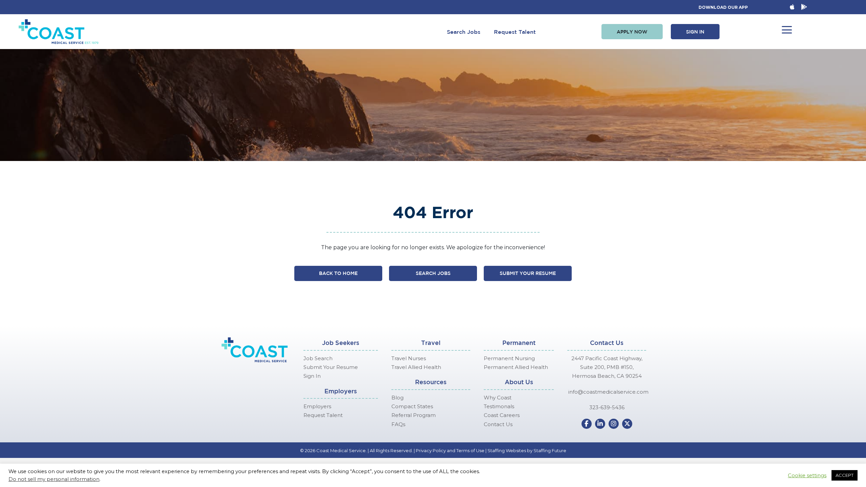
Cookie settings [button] (807, 475)
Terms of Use (470, 450)
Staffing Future (549, 450)
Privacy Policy (431, 450)
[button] (632, 32)
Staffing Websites (506, 450)
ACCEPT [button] (844, 475)
